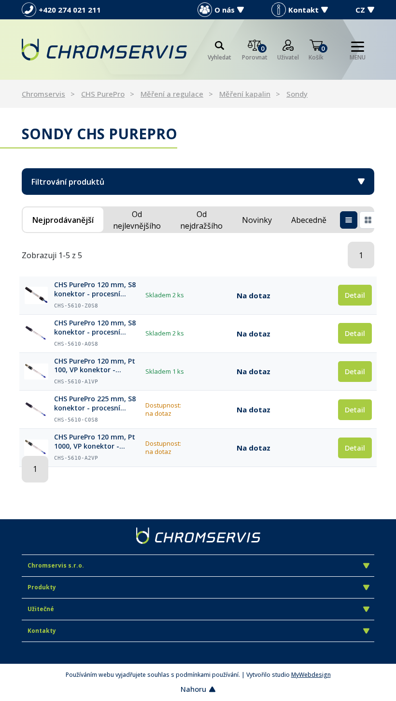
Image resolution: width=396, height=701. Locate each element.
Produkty (42, 587)
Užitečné (41, 609)
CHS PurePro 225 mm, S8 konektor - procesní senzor (95, 403)
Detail (355, 295)
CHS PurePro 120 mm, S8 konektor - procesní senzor (95, 328)
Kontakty (42, 631)
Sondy (297, 94)
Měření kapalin (244, 94)
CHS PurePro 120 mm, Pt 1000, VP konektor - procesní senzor (94, 442)
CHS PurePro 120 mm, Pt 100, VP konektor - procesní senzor (94, 366)
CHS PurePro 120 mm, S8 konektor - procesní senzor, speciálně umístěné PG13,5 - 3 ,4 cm (97, 289)
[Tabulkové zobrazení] (348, 220)
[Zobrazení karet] (368, 220)
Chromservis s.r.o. (56, 565)
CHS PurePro (103, 94)
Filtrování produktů (67, 181)
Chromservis (43, 94)
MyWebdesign (311, 675)
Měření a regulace (172, 94)
